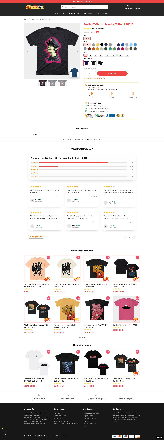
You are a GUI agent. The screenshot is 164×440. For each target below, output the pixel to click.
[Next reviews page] (134, 237)
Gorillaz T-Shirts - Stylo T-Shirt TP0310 (126, 325)
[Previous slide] (27, 51)
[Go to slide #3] (62, 83)
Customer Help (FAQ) (90, 423)
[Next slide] (78, 51)
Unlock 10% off (4, 432)
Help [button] (160, 437)
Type (85, 35)
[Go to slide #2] (52, 83)
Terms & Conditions (60, 416)
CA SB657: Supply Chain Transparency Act (66, 423)
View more (82, 337)
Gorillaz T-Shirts (47, 19)
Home (26, 19)
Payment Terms (88, 416)
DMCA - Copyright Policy (61, 421)
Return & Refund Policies (91, 418)
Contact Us (87, 421)
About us (57, 413)
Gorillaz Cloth (34, 19)
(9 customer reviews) (98, 28)
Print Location (88, 58)
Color (85, 41)
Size (85, 52)
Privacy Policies (58, 418)
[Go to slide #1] (42, 83)
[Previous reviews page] (125, 237)
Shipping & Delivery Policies (92, 413)
